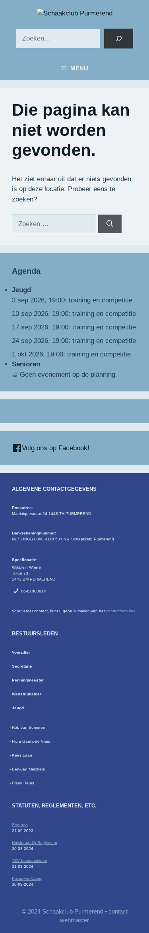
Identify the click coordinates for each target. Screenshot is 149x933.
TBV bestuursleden (29, 860)
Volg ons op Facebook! (54, 448)
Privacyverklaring (27, 878)
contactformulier (120, 611)
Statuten (20, 825)
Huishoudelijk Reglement (34, 842)
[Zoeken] (118, 39)
